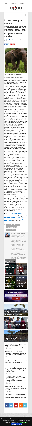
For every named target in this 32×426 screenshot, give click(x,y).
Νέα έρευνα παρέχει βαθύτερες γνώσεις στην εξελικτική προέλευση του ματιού (15, 388)
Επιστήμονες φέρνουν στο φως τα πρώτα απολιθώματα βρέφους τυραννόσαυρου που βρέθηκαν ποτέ (15, 396)
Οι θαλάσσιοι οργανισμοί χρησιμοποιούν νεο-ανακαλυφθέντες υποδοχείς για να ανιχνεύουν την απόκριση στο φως (15, 369)
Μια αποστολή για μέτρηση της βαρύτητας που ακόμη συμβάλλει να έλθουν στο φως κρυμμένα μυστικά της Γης (15, 354)
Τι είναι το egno (21, 3)
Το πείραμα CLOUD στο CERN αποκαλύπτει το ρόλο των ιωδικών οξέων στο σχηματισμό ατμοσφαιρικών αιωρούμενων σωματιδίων (15, 379)
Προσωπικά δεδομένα (16, 424)
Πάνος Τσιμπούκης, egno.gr (12, 39)
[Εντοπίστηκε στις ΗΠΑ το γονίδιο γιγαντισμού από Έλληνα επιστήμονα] (21, 263)
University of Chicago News (15, 213)
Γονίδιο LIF (9, 224)
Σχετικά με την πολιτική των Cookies (11, 3)
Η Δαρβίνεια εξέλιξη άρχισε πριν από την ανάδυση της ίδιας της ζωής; (16, 361)
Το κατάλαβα (24, 422)
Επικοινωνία (18, 1)
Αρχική (13, 1)
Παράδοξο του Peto (12, 227)
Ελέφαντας (16, 224)
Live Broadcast (7, 1)
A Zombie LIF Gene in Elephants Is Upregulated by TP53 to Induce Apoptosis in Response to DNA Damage (15, 218)
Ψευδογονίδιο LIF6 (11, 229)
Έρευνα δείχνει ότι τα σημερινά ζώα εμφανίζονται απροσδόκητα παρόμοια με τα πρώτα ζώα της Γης (15, 345)
